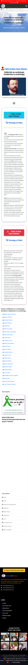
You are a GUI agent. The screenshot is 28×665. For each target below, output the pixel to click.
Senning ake (7, 378)
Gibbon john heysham (9, 343)
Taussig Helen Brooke (9, 381)
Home (13, 25)
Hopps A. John (7, 355)
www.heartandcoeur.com (8, 587)
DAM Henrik (7, 326)
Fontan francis (7, 337)
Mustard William (7, 361)
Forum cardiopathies (7, 610)
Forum (4, 501)
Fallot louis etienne (8, 334)
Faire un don (5, 613)
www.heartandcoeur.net (8, 585)
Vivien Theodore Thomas (10, 384)
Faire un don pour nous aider (14, 570)
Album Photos (6, 511)
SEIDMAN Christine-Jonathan (11, 375)
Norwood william (8, 366)
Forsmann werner (8, 340)
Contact (4, 618)
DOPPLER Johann (8, 329)
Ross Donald (7, 372)
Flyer (4, 519)
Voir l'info (6, 12)
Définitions (5, 508)
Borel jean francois (8, 320)
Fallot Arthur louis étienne (10, 331)
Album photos (5, 608)
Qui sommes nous (7, 522)
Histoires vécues (7, 526)
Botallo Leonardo (8, 323)
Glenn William (7, 346)
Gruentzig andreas (8, 352)
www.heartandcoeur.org (8, 589)
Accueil (4, 603)
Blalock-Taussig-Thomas (10, 314)
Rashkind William (8, 369)
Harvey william (7, 349)
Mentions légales (7, 529)
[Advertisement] (14, 49)
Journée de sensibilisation (9, 504)
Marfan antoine (7, 358)
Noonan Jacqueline (8, 364)
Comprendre (6, 515)
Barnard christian (8, 317)
